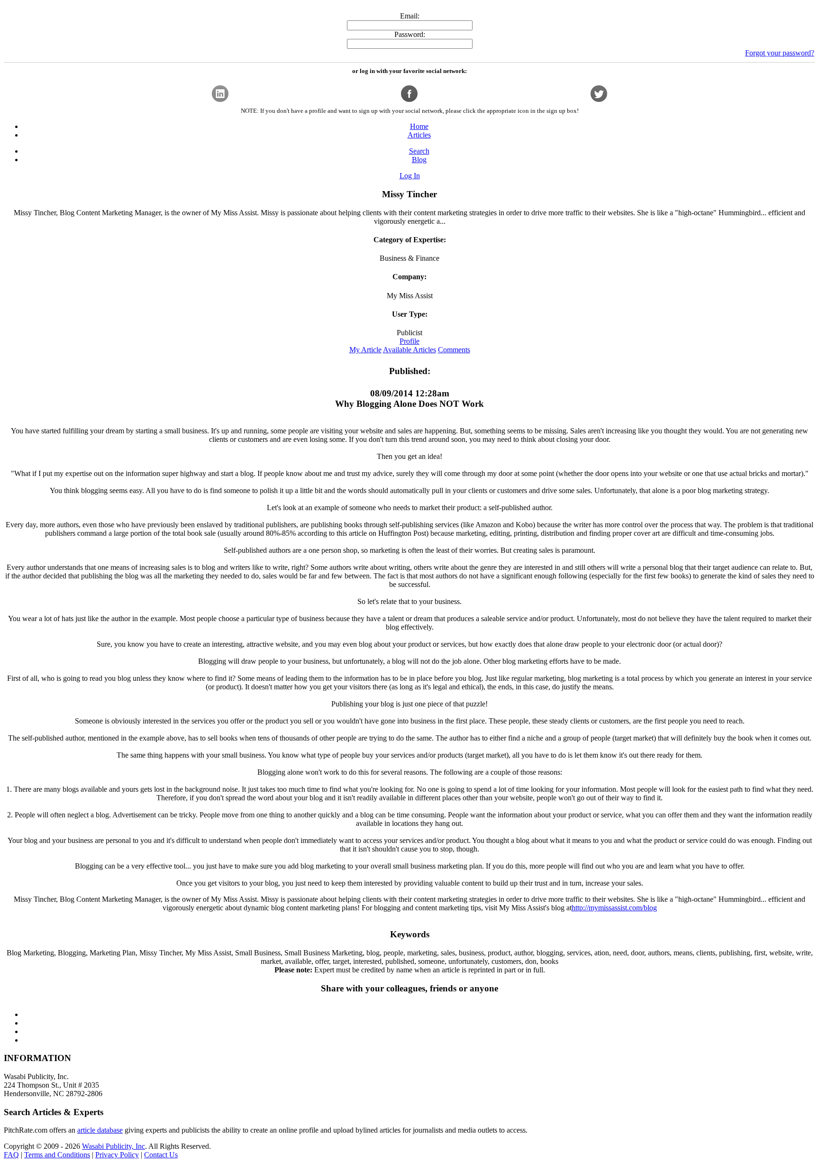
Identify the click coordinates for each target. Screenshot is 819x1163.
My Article (365, 350)
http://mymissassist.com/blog (614, 908)
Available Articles (409, 350)
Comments (454, 350)
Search (419, 151)
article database (100, 1130)
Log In (410, 176)
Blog (419, 160)
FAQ (11, 1155)
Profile (409, 341)
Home (419, 126)
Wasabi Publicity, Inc (113, 1146)
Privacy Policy (117, 1155)
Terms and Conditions (57, 1155)
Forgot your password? (779, 53)
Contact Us (161, 1155)
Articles (419, 135)
